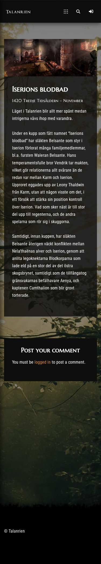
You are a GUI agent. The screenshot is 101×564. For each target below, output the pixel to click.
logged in (42, 362)
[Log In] (91, 11)
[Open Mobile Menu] (66, 11)
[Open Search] (78, 11)
